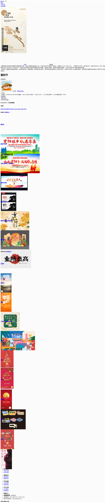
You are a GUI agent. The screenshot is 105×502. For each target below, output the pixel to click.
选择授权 (3, 96)
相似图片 (3, 112)
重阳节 (2, 109)
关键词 (2, 106)
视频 (2, 3)
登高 (25, 109)
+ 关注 (2, 92)
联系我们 (6, 490)
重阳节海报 (10, 109)
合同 (5, 98)
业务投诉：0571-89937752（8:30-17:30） (14, 497)
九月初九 (15, 109)
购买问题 (6, 484)
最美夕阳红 (21, 109)
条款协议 (6, 476)
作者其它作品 (4, 251)
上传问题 (6, 483)
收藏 (7, 99)
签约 (7, 472)
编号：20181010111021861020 (11, 94)
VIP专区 (3, 4)
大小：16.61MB (44, 94)
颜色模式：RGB (61, 94)
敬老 (5, 109)
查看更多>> (7, 112)
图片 (2, 1)
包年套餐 (3, 6)
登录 (7, 470)
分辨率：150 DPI (52, 94)
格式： (35, 94)
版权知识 (6, 478)
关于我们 (6, 489)
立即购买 (3, 99)
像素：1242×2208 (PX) (25, 94)
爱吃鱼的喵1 (20, 91)
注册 (5, 470)
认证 (5, 472)
